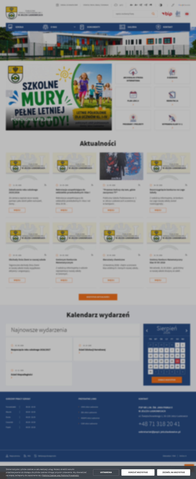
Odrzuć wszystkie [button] (138, 472)
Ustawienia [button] (106, 472)
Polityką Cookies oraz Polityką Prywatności (60, 475)
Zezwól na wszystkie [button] (173, 472)
